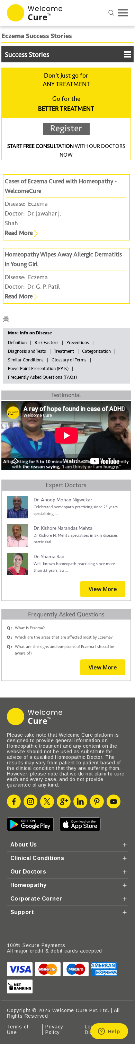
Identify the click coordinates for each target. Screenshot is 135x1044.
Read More (19, 233)
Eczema (38, 204)
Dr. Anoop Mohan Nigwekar (63, 500)
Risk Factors (46, 342)
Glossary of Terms (69, 360)
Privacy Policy (54, 1029)
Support (22, 912)
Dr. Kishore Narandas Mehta (63, 528)
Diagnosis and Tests (27, 351)
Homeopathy (28, 885)
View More (103, 589)
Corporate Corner (36, 899)
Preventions (77, 342)
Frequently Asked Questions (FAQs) (42, 377)
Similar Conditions (26, 360)
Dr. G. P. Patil (42, 286)
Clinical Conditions (37, 858)
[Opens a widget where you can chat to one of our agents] (109, 1032)
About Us (23, 845)
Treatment (64, 351)
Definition (17, 342)
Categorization (96, 351)
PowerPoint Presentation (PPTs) (38, 368)
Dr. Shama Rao (49, 557)
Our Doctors (28, 872)
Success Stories (27, 55)
